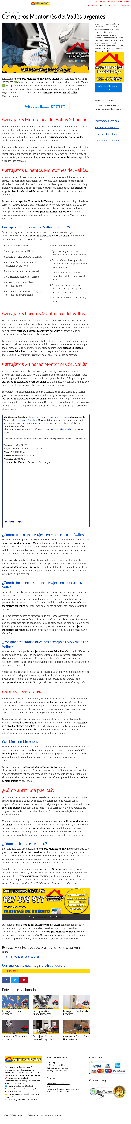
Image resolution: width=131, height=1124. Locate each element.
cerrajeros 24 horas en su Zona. (23, 956)
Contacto (124, 5)
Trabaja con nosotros (57, 1070)
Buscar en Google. (13, 521)
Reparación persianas (118, 1)
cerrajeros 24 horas (11, 12)
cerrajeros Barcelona (27, 419)
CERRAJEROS (11, 971)
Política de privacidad (57, 1067)
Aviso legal (52, 1062)
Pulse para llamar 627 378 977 (44, 106)
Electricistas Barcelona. (107, 140)
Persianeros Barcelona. (107, 121)
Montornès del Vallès (62, 429)
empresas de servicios (57, 416)
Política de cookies (56, 1065)
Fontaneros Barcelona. (107, 127)
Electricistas (111, 5)
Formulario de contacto (58, 1083)
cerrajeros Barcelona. (106, 134)
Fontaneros (99, 1)
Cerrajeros (93, 5)
